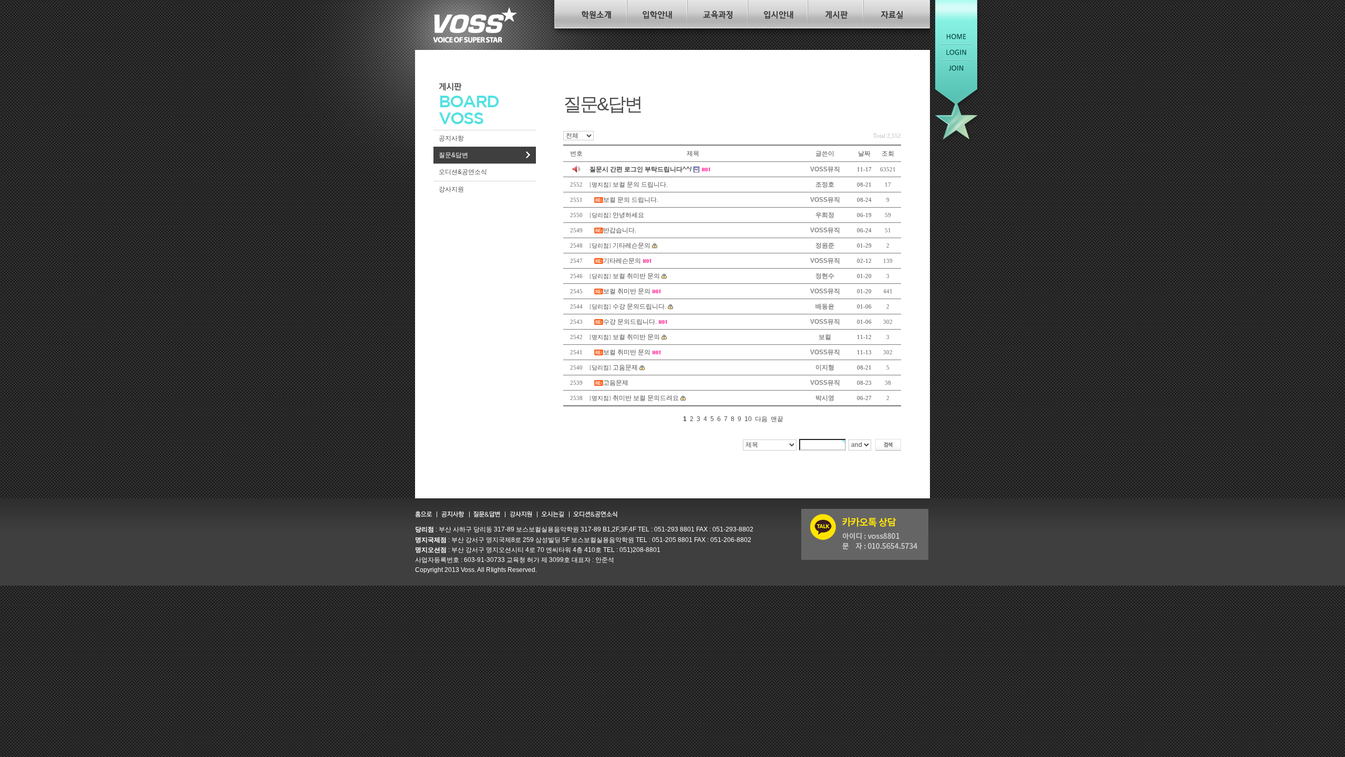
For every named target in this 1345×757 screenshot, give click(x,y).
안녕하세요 (628, 215)
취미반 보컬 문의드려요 (646, 398)
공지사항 (451, 138)
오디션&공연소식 (463, 172)
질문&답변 (453, 155)
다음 (761, 419)
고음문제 (625, 367)
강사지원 (451, 189)
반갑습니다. (619, 230)
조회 (888, 153)
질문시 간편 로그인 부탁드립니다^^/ (640, 169)
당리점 (600, 215)
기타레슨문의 (631, 245)
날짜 (864, 153)
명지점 (600, 185)
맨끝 (777, 419)
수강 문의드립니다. (639, 306)
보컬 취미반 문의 (636, 276)
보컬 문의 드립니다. (640, 184)
